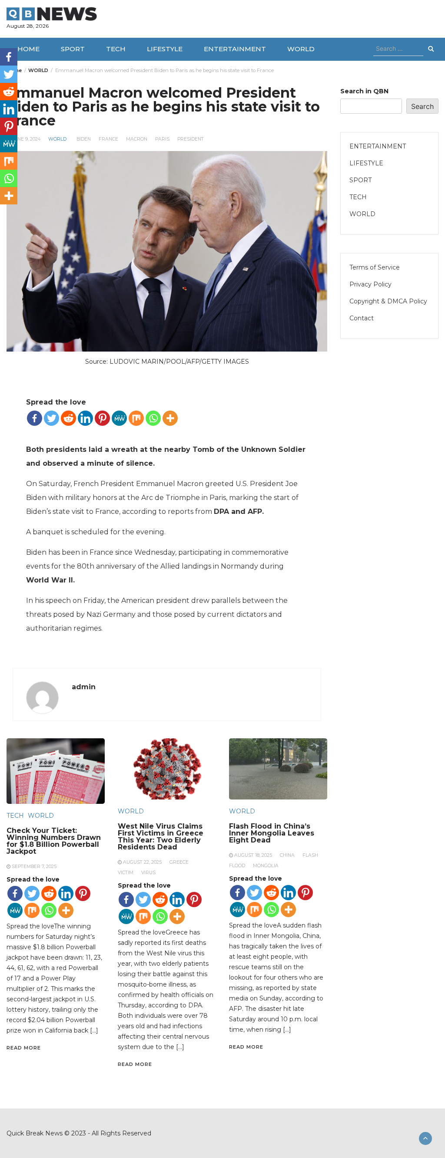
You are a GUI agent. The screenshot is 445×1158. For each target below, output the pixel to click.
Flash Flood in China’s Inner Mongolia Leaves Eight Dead (271, 833)
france (108, 139)
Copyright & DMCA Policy (388, 301)
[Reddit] (68, 418)
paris (162, 139)
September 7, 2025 (34, 866)
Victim (125, 872)
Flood (237, 865)
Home (28, 49)
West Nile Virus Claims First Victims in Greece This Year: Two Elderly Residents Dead (160, 836)
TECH (116, 49)
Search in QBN (364, 91)
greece (179, 862)
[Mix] (136, 418)
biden (83, 139)
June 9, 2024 (26, 139)
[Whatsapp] (153, 418)
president (190, 139)
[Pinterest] (102, 418)
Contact (361, 318)
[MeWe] (119, 418)
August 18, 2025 (253, 855)
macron (136, 139)
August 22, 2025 (142, 862)
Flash (310, 855)
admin (84, 687)
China (287, 855)
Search (422, 106)
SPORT (73, 49)
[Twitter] (51, 418)
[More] (170, 418)
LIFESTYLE (165, 49)
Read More (24, 1048)
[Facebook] (34, 418)
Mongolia (266, 865)
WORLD (301, 49)
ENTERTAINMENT (235, 49)
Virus (148, 872)
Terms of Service (374, 267)
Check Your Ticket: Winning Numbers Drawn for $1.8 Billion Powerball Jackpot (54, 840)
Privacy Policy (370, 284)
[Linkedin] (85, 418)
